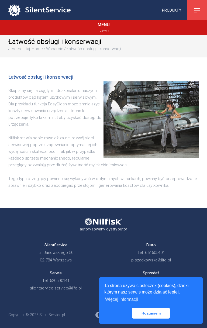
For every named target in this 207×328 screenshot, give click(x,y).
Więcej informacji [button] (121, 299)
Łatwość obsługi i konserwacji (94, 48)
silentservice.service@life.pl (56, 288)
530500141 (60, 280)
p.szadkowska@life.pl (151, 260)
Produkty (171, 10)
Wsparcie (54, 48)
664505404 (155, 252)
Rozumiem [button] (151, 313)
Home (37, 48)
